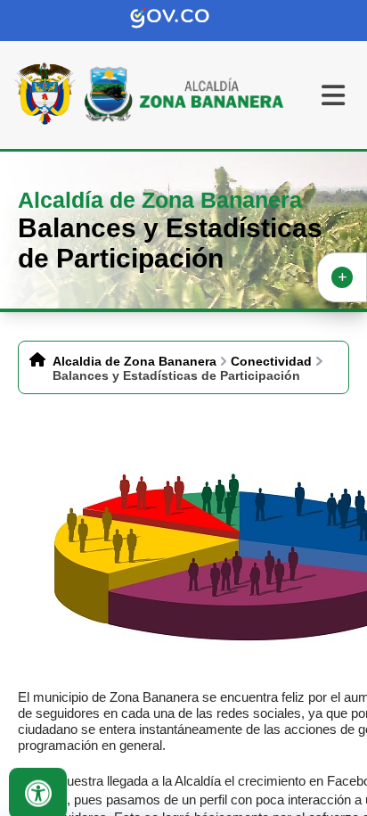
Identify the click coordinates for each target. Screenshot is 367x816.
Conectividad (271, 361)
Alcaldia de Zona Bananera (134, 361)
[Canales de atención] (342, 277)
